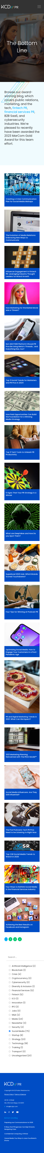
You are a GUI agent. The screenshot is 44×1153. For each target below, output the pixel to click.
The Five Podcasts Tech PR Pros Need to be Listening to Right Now (21, 831)
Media (17, 1018)
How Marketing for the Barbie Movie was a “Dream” (22, 309)
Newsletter (19, 1023)
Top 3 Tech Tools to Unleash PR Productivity (20, 453)
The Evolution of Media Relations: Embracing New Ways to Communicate (21, 237)
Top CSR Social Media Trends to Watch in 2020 (20, 855)
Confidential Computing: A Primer (16, 1134)
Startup (17, 1035)
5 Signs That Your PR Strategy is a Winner (21, 494)
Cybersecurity (21, 982)
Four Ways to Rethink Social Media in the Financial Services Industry (21, 888)
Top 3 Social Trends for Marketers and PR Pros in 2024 (21, 381)
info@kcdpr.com (12, 1106)
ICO (15, 998)
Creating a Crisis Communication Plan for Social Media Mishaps (21, 200)
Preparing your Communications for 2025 (18, 1122)
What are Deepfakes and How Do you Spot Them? (21, 534)
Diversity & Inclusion (23, 986)
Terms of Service (20, 1094)
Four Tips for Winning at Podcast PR (22, 612)
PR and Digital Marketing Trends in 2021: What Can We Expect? (21, 718)
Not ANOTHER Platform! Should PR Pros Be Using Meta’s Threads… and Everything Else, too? (22, 346)
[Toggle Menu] (39, 6)
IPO (15, 1006)
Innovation (18, 1002)
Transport (19, 1051)
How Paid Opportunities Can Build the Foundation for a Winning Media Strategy (21, 417)
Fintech (17, 994)
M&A (16, 1014)
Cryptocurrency (21, 978)
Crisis (16, 974)
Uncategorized (22, 1055)
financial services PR (19, 112)
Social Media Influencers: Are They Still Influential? (21, 793)
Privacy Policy (9, 1094)
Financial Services (23, 990)
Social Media (21, 1031)
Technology (20, 1043)
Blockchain (19, 970)
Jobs (16, 1010)
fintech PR (19, 108)
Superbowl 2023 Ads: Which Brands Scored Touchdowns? (22, 575)
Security (18, 1027)
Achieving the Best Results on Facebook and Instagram (19, 925)
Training (17, 1047)
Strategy (18, 1039)
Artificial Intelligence (24, 966)
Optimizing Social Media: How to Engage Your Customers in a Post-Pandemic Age (21, 652)
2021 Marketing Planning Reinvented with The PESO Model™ (21, 755)
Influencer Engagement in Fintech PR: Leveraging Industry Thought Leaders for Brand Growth (21, 274)
